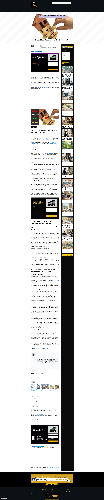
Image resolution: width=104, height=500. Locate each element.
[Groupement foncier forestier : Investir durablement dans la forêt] (67, 145)
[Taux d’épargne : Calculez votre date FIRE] (67, 171)
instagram (39, 348)
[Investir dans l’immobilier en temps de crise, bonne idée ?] (52, 26)
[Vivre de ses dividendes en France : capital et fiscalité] (67, 133)
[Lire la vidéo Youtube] (46, 117)
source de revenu (50, 153)
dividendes (37, 333)
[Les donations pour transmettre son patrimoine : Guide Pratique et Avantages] (67, 107)
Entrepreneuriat (65, 56)
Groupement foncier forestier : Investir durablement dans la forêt (67, 150)
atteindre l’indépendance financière (49, 183)
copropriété (56, 168)
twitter (34, 348)
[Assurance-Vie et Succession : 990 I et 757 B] (67, 233)
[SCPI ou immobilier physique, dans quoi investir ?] (35, 386)
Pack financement (44, 87)
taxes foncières (45, 168)
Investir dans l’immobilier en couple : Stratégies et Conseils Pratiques (67, 188)
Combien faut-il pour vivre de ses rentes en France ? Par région (67, 213)
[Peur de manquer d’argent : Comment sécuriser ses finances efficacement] (67, 69)
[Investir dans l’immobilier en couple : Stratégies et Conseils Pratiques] (67, 182)
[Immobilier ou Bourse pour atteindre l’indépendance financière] (67, 157)
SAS (48, 139)
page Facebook (48, 347)
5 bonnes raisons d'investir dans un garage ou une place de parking (43, 419)
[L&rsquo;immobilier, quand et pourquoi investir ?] (45, 386)
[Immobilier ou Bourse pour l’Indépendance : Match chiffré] (67, 82)
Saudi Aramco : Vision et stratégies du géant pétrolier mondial (66, 250)
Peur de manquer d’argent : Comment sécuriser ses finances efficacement (67, 75)
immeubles (33, 277)
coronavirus (57, 280)
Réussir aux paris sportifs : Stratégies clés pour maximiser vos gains (67, 226)
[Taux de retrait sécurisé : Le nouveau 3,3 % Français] (67, 195)
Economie (64, 55)
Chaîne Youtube (56, 347)
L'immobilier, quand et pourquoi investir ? (38, 398)
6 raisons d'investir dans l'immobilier (37, 409)
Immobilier (64, 59)
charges (51, 168)
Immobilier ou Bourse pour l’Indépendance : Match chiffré (67, 88)
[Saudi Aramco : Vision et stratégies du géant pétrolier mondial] (67, 245)
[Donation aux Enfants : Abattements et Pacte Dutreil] (67, 121)
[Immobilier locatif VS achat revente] (54, 386)
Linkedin (47, 348)
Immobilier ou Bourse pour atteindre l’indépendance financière (67, 164)
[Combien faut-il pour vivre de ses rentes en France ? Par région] (67, 207)
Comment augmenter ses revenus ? (37, 414)
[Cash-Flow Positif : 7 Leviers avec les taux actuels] (67, 95)
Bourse (64, 52)
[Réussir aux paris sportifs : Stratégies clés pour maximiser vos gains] (67, 220)
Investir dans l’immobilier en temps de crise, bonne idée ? (50, 40)
